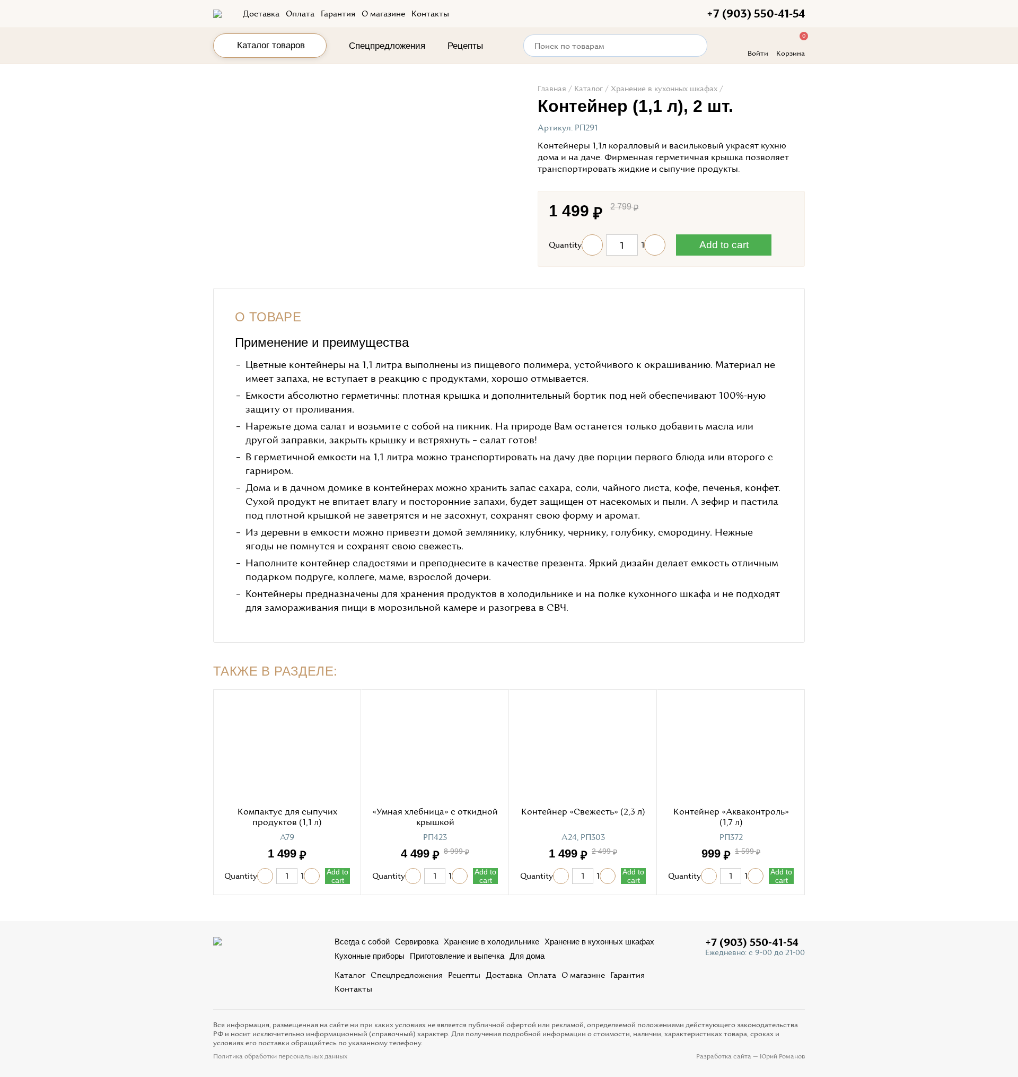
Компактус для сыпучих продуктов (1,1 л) (287, 817)
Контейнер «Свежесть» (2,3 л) (583, 811)
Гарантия (338, 14)
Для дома (527, 955)
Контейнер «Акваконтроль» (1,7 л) (731, 817)
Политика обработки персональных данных (280, 1056)
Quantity (565, 245)
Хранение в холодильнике (491, 941)
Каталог (350, 975)
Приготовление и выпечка (457, 955)
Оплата (300, 14)
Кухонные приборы (370, 955)
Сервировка (416, 941)
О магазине (383, 14)
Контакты (430, 14)
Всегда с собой (362, 941)
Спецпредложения (387, 46)
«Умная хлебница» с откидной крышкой (435, 817)
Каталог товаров (271, 45)
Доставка (261, 14)
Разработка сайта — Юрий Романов (750, 1056)
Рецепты (465, 46)
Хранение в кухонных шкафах (599, 941)
